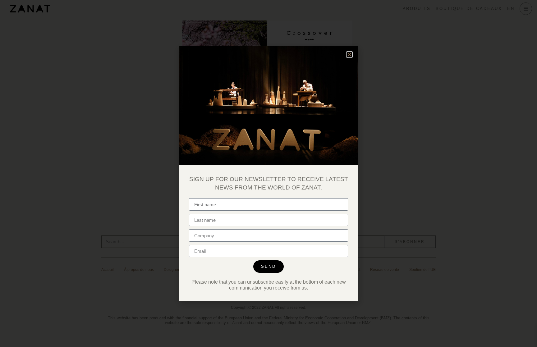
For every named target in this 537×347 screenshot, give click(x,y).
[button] (349, 54)
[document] (268, 173)
